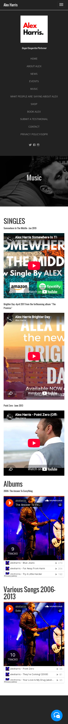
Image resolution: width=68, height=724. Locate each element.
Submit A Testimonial (34, 119)
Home (34, 58)
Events (34, 81)
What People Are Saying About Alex (34, 96)
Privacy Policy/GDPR (34, 134)
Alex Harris (11, 5)
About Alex (34, 66)
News (34, 74)
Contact (34, 126)
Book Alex (34, 111)
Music (34, 89)
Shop (34, 104)
